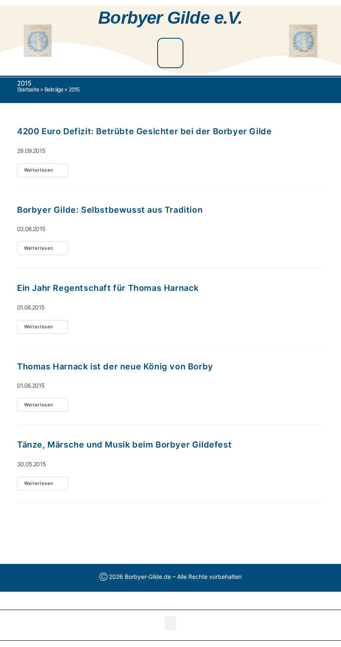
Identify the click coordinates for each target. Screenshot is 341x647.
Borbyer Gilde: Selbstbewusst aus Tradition (110, 210)
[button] (170, 53)
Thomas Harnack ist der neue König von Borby (115, 366)
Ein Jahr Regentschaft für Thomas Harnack (108, 288)
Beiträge (54, 89)
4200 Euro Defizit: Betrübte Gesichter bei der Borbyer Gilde (144, 131)
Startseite (28, 89)
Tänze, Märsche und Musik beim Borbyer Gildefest (124, 445)
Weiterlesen (46, 168)
